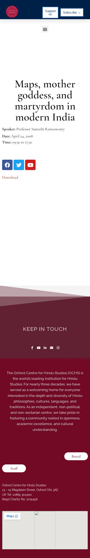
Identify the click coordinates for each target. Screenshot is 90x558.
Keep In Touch (45, 329)
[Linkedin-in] (45, 347)
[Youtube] (38, 347)
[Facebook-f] (32, 347)
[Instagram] (58, 347)
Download (10, 177)
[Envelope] (51, 347)
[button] (45, 29)
